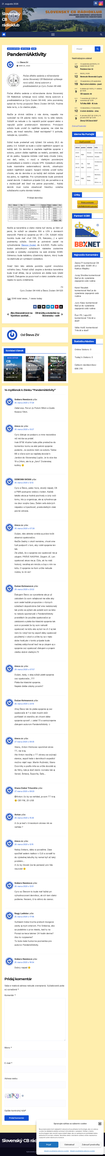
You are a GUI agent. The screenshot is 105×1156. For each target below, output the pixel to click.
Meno (8, 1047)
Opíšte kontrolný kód (14, 1110)
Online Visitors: (82, 349)
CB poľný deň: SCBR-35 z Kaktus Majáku (87, 266)
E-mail (8, 1063)
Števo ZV (24, 62)
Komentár (10, 995)
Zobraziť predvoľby (91, 1144)
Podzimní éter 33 (86, 69)
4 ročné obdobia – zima (89, 111)
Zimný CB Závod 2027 (89, 120)
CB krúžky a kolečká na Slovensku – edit (47, 314)
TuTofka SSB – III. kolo (89, 103)
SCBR (34, 48)
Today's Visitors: (83, 357)
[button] (100, 1123)
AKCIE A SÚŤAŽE (13, 48)
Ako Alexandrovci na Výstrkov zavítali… (21, 314)
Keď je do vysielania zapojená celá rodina (87, 293)
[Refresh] (22, 1095)
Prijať (48, 1144)
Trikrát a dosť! (82, 330)
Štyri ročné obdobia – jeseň (91, 84)
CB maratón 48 (86, 93)
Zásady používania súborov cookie (56, 1151)
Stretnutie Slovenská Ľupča (91, 76)
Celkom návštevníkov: (86, 365)
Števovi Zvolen (28, 245)
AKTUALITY (25, 48)
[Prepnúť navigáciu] (53, 34)
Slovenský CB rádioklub (26, 1140)
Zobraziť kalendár (79, 126)
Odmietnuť (69, 1144)
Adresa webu (10, 1078)
